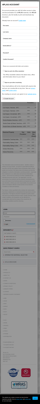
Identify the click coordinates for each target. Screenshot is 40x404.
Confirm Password (8, 59)
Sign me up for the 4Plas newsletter (14, 71)
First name (6, 25)
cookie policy (28, 399)
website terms (32, 94)
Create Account (9, 98)
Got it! (35, 398)
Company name (7, 38)
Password (6, 53)
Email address (7, 45)
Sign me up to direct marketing (13, 82)
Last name (6, 32)
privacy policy (19, 399)
